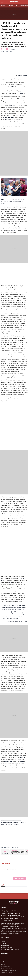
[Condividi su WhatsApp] (2, 49)
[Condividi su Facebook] (4, 49)
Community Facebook (6, 947)
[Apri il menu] (2, 2)
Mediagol (3, 6)
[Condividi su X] (7, 49)
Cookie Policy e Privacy (6, 968)
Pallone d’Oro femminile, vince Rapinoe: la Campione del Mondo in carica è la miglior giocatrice (12, 201)
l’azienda (3, 941)
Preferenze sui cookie (6, 972)
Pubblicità (3, 943)
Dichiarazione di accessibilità (8, 970)
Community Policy (5, 966)
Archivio (3, 964)
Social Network (5, 945)
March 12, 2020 (23, 621)
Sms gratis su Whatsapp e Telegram (10, 949)
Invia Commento (19, 878)
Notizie (11, 5)
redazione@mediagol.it (7, 920)
